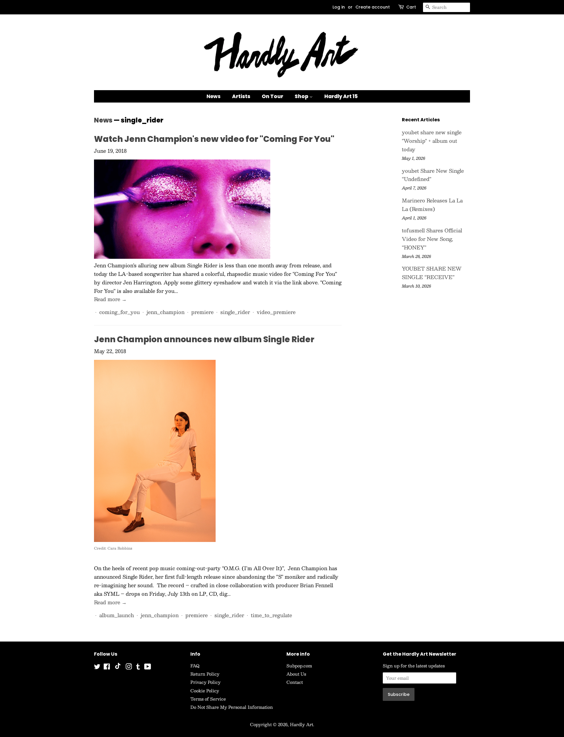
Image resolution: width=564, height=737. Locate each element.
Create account (372, 7)
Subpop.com (299, 665)
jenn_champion (165, 312)
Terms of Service (208, 698)
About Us (296, 673)
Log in (339, 7)
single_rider (235, 312)
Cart (411, 7)
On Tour (272, 96)
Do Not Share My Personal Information (231, 707)
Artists (241, 96)
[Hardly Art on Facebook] (106, 667)
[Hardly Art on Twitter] (97, 667)
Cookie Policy (204, 690)
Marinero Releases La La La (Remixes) (432, 204)
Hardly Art (301, 724)
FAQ (194, 665)
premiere (202, 312)
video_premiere (276, 312)
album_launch (116, 615)
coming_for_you (119, 312)
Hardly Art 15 (341, 96)
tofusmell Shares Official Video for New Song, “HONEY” (432, 238)
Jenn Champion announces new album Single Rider (204, 339)
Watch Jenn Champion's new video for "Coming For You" (214, 139)
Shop (302, 96)
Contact (294, 682)
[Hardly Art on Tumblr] (138, 667)
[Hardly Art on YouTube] (147, 667)
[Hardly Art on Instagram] (128, 667)
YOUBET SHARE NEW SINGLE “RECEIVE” (431, 272)
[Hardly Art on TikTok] (118, 667)
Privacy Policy (205, 682)
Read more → (110, 299)
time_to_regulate (271, 615)
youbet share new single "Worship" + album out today (431, 140)
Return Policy (204, 673)
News (214, 96)
